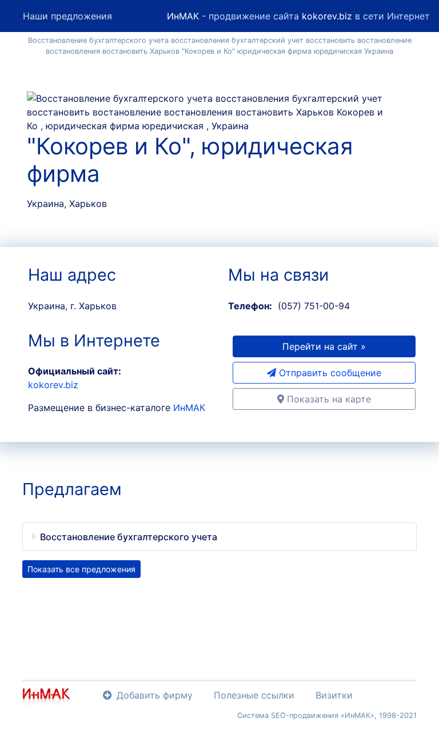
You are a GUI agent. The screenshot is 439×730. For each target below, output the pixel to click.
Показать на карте (327, 399)
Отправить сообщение (328, 372)
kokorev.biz (327, 16)
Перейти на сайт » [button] (324, 346)
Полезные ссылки (254, 695)
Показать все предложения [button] (81, 569)
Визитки (334, 695)
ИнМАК (183, 16)
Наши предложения (67, 16)
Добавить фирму (155, 695)
